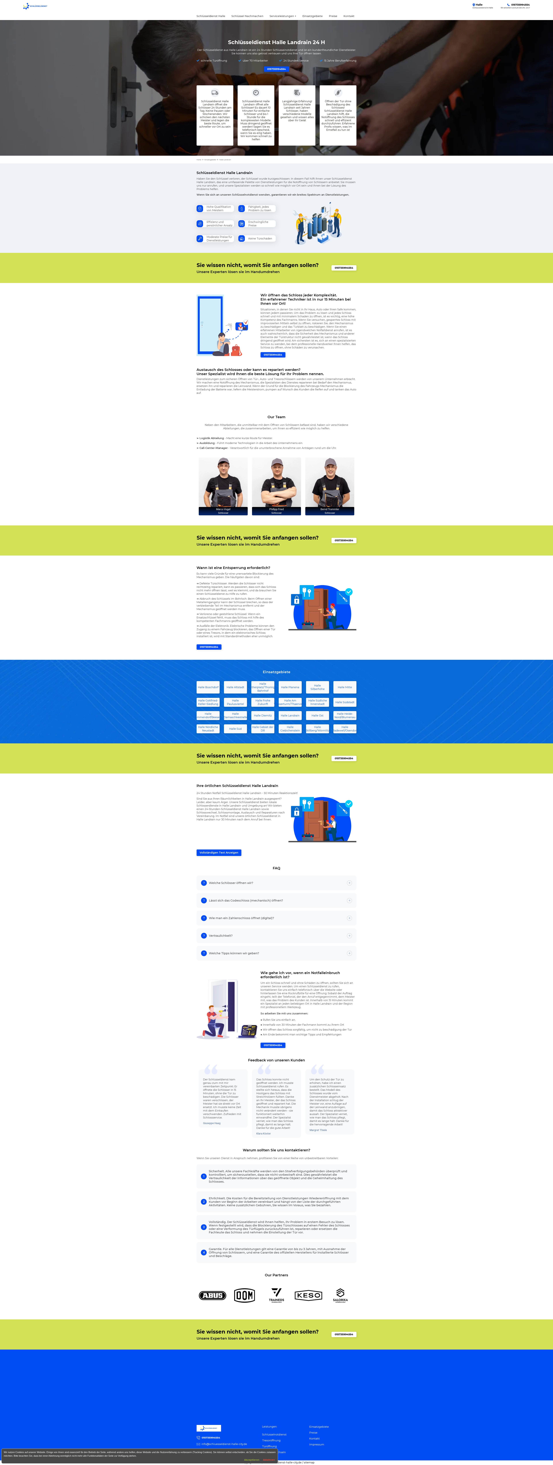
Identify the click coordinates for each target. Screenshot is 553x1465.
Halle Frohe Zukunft (262, 702)
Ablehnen (269, 1460)
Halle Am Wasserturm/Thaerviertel (290, 702)
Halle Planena (290, 687)
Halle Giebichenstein (290, 729)
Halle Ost (317, 715)
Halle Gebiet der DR (262, 729)
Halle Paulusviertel (235, 702)
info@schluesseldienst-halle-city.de (224, 1444)
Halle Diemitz (263, 715)
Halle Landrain (290, 715)
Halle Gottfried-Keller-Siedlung (208, 702)
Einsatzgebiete (312, 16)
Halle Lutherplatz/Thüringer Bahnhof (262, 687)
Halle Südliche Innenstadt (317, 702)
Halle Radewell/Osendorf (344, 729)
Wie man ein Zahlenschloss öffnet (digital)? (241, 918)
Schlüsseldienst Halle (211, 16)
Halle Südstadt (344, 702)
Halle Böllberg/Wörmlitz (317, 729)
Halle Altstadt (235, 687)
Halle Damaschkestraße (235, 715)
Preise (333, 16)
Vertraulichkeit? (221, 935)
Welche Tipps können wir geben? (234, 953)
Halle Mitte (345, 687)
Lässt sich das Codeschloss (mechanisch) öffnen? (246, 900)
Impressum (316, 1444)
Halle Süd (235, 728)
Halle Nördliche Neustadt (208, 729)
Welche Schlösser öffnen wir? (231, 883)
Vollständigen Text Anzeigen (219, 852)
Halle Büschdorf (208, 687)
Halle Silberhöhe (318, 687)
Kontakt (348, 16)
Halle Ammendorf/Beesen (208, 715)
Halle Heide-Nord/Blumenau (345, 715)
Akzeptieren (251, 1460)
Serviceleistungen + (283, 16)
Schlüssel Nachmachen (247, 16)
